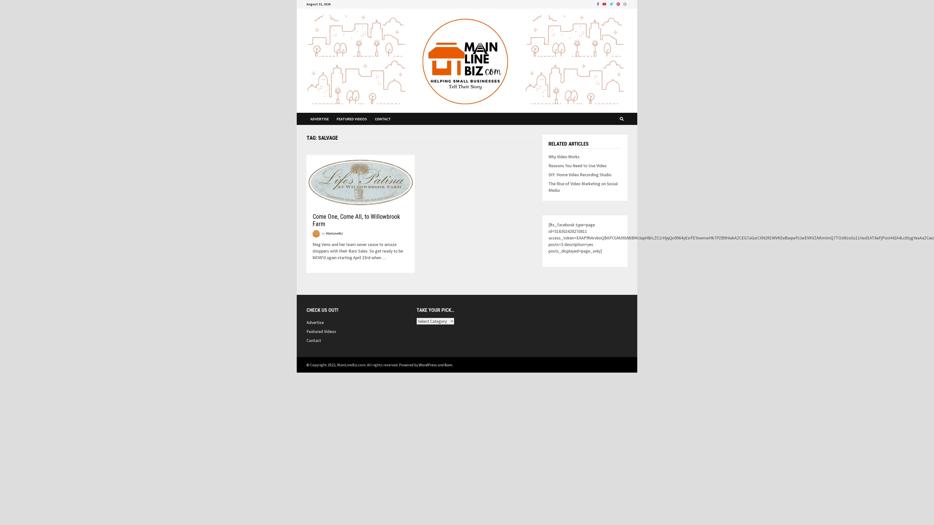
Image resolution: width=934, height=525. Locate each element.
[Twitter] (612, 4)
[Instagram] (625, 4)
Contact (383, 118)
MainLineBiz (334, 233)
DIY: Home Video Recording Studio (579, 174)
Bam (448, 364)
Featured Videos (352, 118)
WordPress (428, 364)
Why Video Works (564, 156)
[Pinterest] (618, 4)
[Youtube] (605, 4)
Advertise (319, 118)
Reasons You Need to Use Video (577, 165)
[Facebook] (598, 4)
